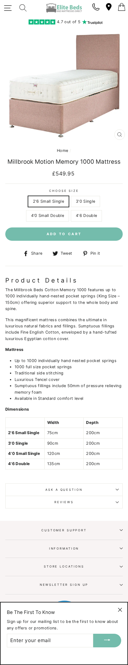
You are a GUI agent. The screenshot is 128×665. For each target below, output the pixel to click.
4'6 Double (86, 215)
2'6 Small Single (48, 201)
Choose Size (64, 190)
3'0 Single (85, 201)
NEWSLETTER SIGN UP (64, 584)
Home (62, 150)
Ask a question (63, 489)
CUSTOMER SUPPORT (64, 530)
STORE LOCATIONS (64, 566)
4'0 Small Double (47, 215)
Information (64, 548)
